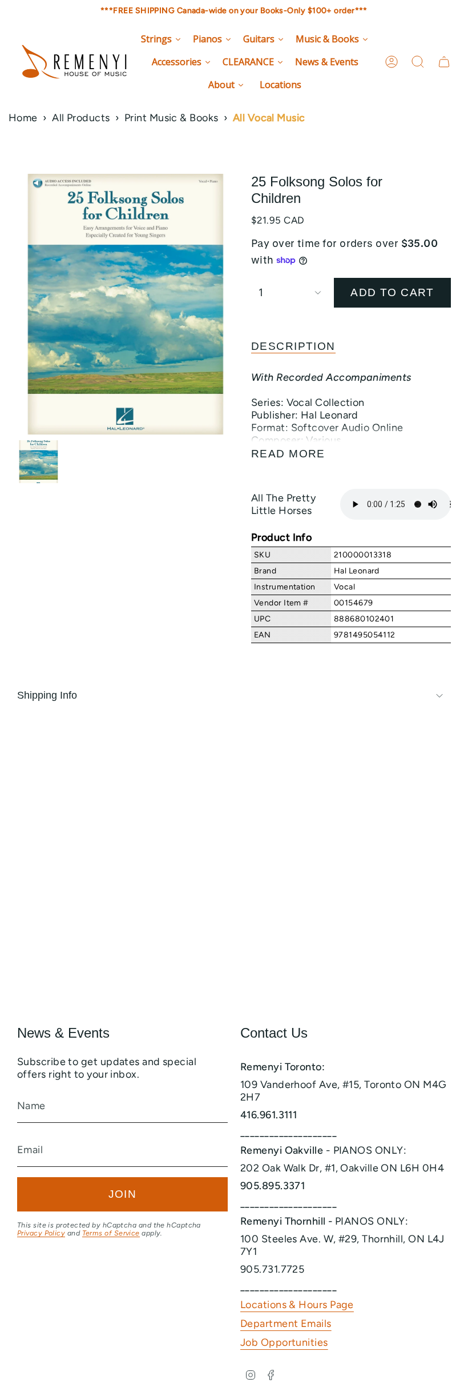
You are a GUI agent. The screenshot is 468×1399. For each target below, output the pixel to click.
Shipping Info (47, 695)
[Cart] (444, 61)
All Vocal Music (269, 117)
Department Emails (286, 1323)
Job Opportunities (284, 1342)
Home (23, 117)
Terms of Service (111, 1233)
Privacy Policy (41, 1233)
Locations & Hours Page (297, 1304)
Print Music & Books (171, 117)
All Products (81, 117)
